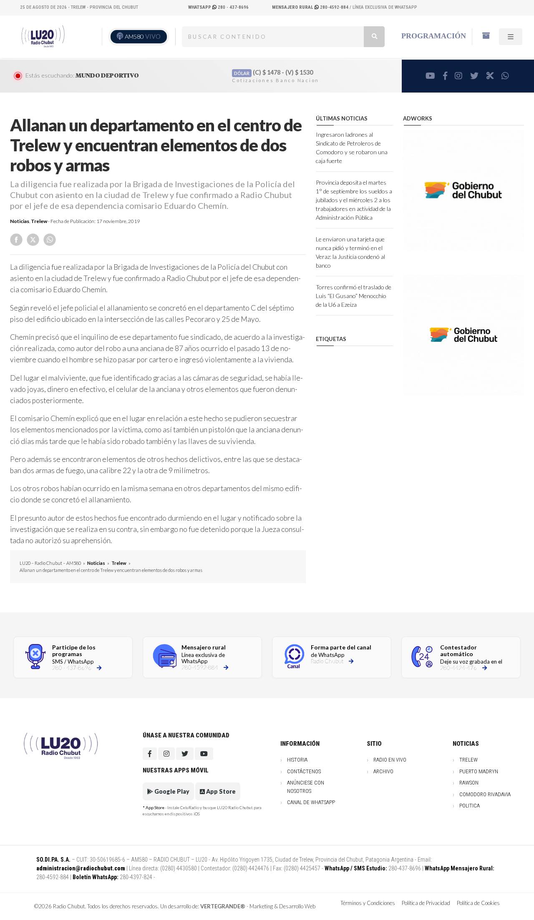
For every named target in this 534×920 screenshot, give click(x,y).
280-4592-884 (311, 7)
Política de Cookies (478, 903)
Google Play (171, 791)
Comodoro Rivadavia (485, 794)
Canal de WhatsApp (311, 802)
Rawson (469, 783)
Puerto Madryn (478, 771)
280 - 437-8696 (218, 7)
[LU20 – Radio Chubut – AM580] (43, 36)
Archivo (383, 771)
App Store (220, 791)
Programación (433, 36)
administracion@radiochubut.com (80, 868)
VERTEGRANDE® (222, 906)
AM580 (143, 36)
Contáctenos (304, 771)
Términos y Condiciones (367, 903)
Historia (297, 760)
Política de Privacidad (426, 903)
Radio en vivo (389, 760)
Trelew (39, 221)
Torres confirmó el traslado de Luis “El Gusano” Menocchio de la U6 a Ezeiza (353, 295)
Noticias (19, 221)
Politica (469, 805)
